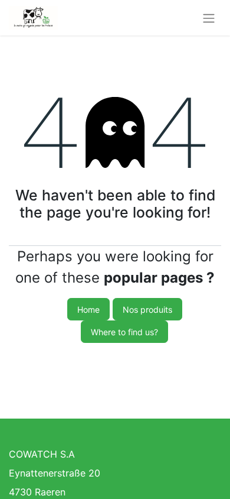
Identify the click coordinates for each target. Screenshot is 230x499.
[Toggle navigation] (208, 18)
